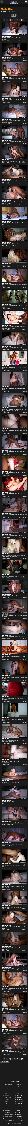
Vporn (6, 1118)
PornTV (18, 1086)
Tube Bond (7, 1095)
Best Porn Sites (8, 1091)
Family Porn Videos (21, 1108)
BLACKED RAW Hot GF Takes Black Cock (13, 865)
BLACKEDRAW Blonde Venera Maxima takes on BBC (14, 989)
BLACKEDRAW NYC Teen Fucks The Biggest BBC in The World (14, 410)
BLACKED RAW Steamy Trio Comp (13, 161)
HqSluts (18, 1110)
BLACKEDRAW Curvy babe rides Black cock (14, 515)
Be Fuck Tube (19, 1116)
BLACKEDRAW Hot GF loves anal (12, 636)
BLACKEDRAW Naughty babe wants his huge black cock (13, 327)
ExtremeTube (19, 1095)
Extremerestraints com (9, 1114)
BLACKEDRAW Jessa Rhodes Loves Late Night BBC (13, 121)
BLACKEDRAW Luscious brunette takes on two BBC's (12, 823)
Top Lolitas (19, 1114)
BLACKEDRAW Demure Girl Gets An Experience (13, 1010)
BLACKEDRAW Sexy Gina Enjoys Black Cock (12, 38)
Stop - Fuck (7, 1088)
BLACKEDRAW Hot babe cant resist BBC (13, 389)
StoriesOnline (7, 1103)
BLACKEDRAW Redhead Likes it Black (14, 59)
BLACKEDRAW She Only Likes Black (14, 576)
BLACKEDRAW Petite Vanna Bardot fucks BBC (13, 473)
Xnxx (6, 1105)
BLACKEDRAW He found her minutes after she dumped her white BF (14, 1052)
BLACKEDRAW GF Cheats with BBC (13, 265)
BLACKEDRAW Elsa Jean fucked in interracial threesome (13, 741)
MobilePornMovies (20, 1103)
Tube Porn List (8, 1097)
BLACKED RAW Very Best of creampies (11, 762)
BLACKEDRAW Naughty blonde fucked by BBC (14, 616)
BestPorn (6, 1101)
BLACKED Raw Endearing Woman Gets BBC (13, 720)
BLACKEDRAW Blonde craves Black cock (13, 656)
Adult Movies (19, 1112)
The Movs (19, 1091)
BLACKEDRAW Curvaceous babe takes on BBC (12, 699)
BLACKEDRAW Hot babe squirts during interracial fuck (14, 431)
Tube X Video (7, 1112)
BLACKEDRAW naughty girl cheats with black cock (14, 181)
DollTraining (19, 1105)
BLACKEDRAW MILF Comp (11, 596)
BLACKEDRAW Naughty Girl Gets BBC (14, 141)
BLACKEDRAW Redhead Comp (12, 347)
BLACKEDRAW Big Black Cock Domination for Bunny (12, 244)
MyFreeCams (19, 1088)
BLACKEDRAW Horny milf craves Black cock (14, 285)
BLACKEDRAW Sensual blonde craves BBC (14, 79)
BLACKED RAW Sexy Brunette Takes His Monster (14, 100)
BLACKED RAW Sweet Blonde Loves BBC (13, 927)
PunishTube (19, 1097)
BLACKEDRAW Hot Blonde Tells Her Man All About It (13, 452)
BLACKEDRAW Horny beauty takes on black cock (14, 886)
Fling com (7, 1099)
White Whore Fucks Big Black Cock (13, 782)
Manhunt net (19, 1118)
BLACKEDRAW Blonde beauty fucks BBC (13, 802)
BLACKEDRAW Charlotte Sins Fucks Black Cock (13, 1031)
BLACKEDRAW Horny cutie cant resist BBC (14, 494)
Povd (18, 1093)
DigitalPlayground (8, 1084)
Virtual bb (19, 1084)
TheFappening (7, 1110)
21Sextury (7, 1093)
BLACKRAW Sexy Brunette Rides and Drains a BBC (14, 202)
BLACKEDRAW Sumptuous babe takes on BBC (14, 677)
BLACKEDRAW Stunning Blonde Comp (14, 969)
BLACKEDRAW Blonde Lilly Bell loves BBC (14, 368)
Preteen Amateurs (8, 1116)
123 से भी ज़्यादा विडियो (4, 1061)
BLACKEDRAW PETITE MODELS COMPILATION (12, 844)
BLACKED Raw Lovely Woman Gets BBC (13, 223)
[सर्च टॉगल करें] (26, 1)
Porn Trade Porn (20, 1099)
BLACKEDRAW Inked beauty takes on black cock (14, 948)
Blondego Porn (20, 1101)
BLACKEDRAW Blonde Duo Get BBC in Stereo (14, 306)
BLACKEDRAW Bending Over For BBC (14, 535)
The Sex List (7, 1108)
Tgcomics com (8, 1086)
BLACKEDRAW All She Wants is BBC (13, 907)
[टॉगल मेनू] (2, 1)
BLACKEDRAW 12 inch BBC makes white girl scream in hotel (13, 556)
